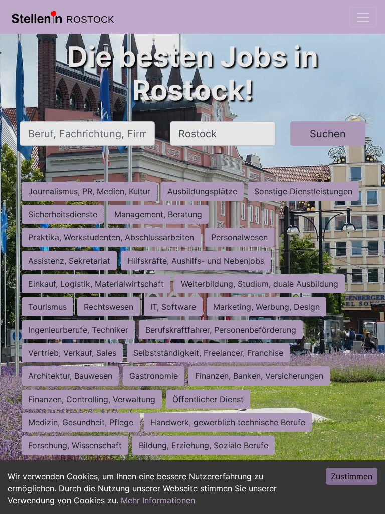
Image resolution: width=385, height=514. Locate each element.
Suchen (328, 133)
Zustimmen (351, 476)
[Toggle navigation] (363, 17)
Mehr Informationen (158, 500)
